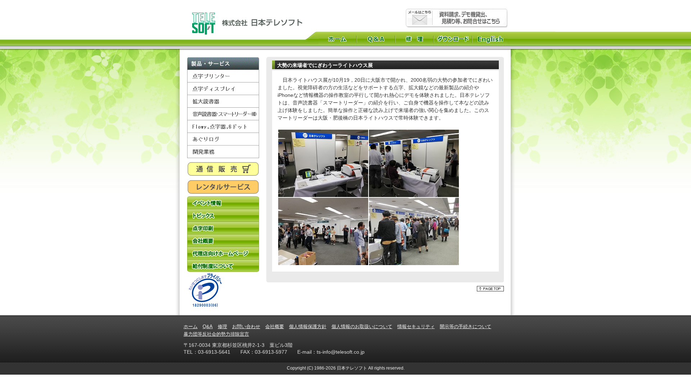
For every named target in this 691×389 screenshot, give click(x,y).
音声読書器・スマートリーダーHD (223, 114)
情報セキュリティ (416, 326)
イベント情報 (223, 202)
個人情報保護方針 (307, 326)
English (491, 38)
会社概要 (223, 240)
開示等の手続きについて (465, 326)
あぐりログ (223, 139)
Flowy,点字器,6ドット (223, 126)
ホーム (337, 38)
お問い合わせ (246, 326)
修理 (414, 38)
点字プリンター (223, 76)
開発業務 (223, 152)
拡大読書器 (223, 101)
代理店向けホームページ (223, 253)
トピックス (223, 215)
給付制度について (223, 265)
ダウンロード (453, 38)
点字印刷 (223, 228)
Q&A (376, 38)
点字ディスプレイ (223, 88)
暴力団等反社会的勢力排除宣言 (216, 334)
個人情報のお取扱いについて (361, 326)
